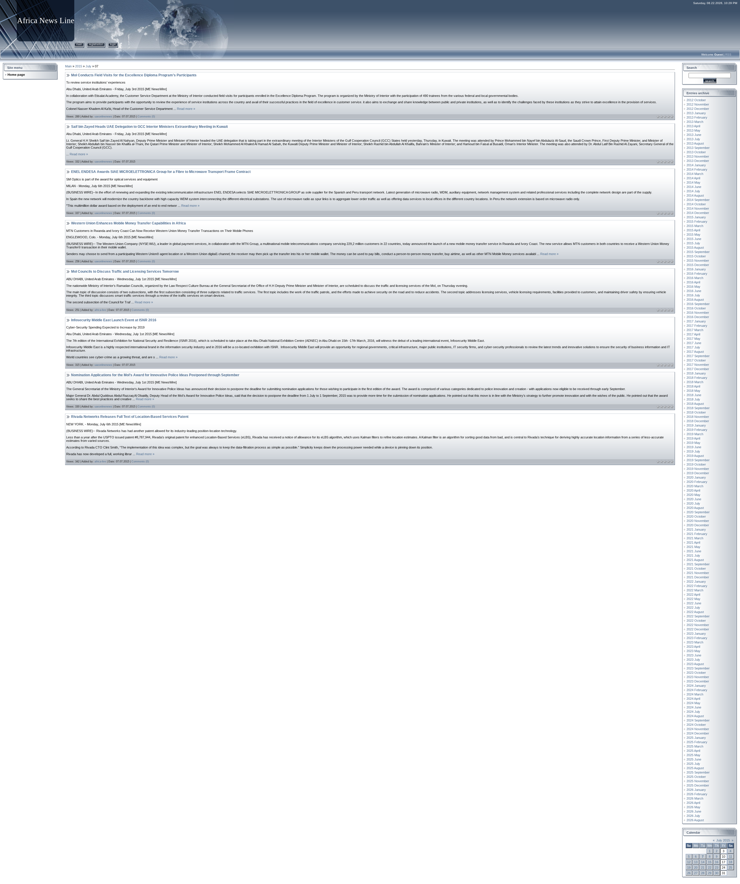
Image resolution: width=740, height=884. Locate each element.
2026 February (697, 794)
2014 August (695, 195)
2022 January (696, 581)
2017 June (694, 343)
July (88, 66)
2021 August (695, 560)
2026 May (693, 807)
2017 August (695, 351)
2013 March (695, 121)
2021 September (698, 564)
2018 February (697, 377)
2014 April (693, 178)
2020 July (693, 503)
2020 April (693, 490)
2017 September (698, 356)
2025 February (697, 742)
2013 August (695, 143)
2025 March (695, 746)
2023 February (697, 638)
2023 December (698, 681)
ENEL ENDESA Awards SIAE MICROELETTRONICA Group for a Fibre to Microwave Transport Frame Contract (161, 172)
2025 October (696, 776)
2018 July (693, 399)
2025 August (695, 768)
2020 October (696, 516)
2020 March (695, 486)
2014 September (698, 200)
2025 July (693, 763)
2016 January (696, 269)
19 (689, 867)
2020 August (695, 508)
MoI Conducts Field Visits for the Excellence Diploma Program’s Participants (134, 75)
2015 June (694, 239)
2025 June (694, 759)
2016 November (698, 312)
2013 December (698, 161)
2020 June (694, 499)
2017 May (693, 338)
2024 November (698, 729)
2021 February (697, 534)
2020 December (698, 525)
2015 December (698, 265)
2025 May (693, 755)
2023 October (696, 672)
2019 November (698, 468)
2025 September (698, 772)
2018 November (698, 416)
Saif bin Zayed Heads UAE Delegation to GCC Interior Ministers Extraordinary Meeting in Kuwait (149, 127)
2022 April (693, 594)
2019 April (693, 438)
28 (702, 873)
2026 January (696, 789)
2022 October (696, 620)
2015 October (696, 256)
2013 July (693, 139)
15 (709, 862)
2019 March (695, 434)
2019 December (698, 473)
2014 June (694, 187)
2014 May (693, 182)
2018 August (695, 403)
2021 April (693, 542)
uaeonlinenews (103, 116)
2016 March (695, 278)
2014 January (696, 165)
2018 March (695, 382)
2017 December (698, 369)
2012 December (698, 108)
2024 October (696, 724)
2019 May (693, 442)
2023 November (698, 677)
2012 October (696, 100)
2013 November (698, 156)
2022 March (695, 590)
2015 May (693, 234)
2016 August (695, 299)
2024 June (694, 707)
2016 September (698, 304)
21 (702, 867)
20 (696, 867)
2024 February (697, 690)
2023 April (693, 646)
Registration (96, 44)
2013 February (697, 117)
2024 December (698, 733)
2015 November (698, 260)
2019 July (693, 451)
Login (113, 44)
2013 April (693, 126)
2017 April (693, 334)
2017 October (696, 360)
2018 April (693, 386)
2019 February (697, 429)
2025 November (698, 781)
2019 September (698, 460)
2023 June (694, 655)
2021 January (696, 529)
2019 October (696, 464)
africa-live (100, 310)
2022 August (695, 612)
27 (696, 873)
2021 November (698, 573)
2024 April (693, 698)
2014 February (697, 169)
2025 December (698, 785)
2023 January (696, 633)
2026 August (695, 820)
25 (730, 867)
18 (730, 862)
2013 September (698, 148)
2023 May (693, 651)
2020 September (698, 512)
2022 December (698, 629)
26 (689, 873)
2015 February (697, 221)
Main (79, 44)
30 (716, 873)
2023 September (698, 668)
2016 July (693, 295)
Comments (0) (146, 116)
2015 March (695, 226)
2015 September (698, 252)
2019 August (695, 455)
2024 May (693, 703)
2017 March (695, 330)
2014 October (696, 204)
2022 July (693, 607)
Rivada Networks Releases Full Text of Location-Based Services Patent (129, 417)
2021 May (693, 547)
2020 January (696, 477)
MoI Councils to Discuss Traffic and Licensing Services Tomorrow (125, 272)
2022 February (697, 586)
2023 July (693, 659)
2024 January (696, 685)
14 (702, 862)
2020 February (697, 481)
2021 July (693, 555)
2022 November (698, 625)
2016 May (693, 286)
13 (696, 862)
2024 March (695, 694)
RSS (728, 54)
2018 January (696, 373)
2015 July (693, 243)
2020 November (698, 521)
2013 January (696, 113)
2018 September (698, 408)
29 (709, 873)
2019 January (696, 425)
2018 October (696, 412)
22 (709, 867)
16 (716, 862)
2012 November (698, 104)
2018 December (698, 421)
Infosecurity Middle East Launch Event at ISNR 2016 (113, 320)
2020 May (693, 495)
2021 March (695, 538)
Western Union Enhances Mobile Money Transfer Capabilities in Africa (128, 223)
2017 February (697, 325)
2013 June (694, 134)
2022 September (698, 616)
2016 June (694, 291)
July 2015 (723, 840)
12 (689, 862)
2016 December (698, 317)
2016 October (696, 308)
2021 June (694, 551)
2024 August (695, 716)
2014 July (693, 191)
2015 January (696, 217)
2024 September (698, 720)
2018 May (693, 390)
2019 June (694, 447)
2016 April (693, 282)
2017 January (696, 321)
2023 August (695, 664)
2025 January (696, 737)
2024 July (693, 711)
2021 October (696, 568)
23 (716, 867)
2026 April (693, 802)
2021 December (698, 577)
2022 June (694, 603)
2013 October (696, 152)
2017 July (693, 347)
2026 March (695, 798)
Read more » (186, 108)
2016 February (697, 273)
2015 (78, 66)
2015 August (695, 247)
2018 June (694, 395)
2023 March (695, 642)
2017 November (698, 364)
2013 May (693, 130)
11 (730, 856)
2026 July (693, 815)
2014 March (695, 174)
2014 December (698, 213)
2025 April (693, 750)
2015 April (693, 230)
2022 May (693, 599)
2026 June (694, 811)
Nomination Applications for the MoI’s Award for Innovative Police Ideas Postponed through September (155, 375)
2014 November (698, 208)
